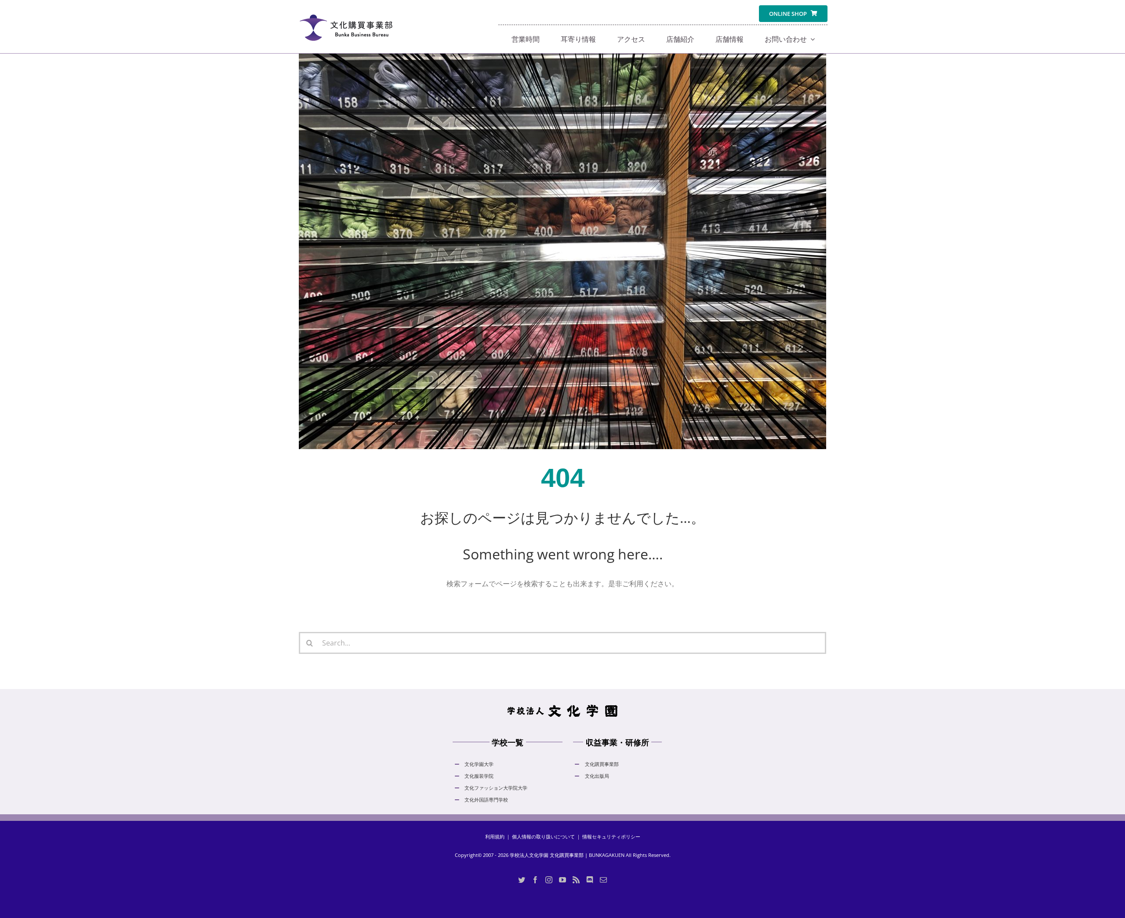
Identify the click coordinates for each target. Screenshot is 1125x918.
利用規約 (494, 836)
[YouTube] (562, 879)
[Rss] (576, 879)
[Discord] (589, 879)
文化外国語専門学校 (486, 799)
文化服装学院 (479, 776)
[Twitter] (521, 879)
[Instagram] (548, 879)
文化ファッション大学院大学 (496, 787)
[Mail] (603, 879)
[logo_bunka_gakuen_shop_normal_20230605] (346, 9)
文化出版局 (597, 776)
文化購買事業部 (602, 764)
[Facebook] (535, 879)
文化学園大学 (479, 764)
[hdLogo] (562, 706)
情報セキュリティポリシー (611, 836)
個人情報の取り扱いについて (543, 836)
